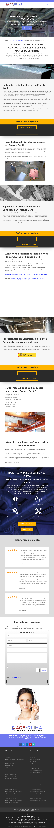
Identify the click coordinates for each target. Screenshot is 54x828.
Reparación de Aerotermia (35, 784)
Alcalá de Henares (23, 278)
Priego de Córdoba (9, 274)
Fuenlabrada (30, 278)
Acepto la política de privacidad (15, 667)
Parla (15, 279)
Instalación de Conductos (11, 798)
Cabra (21, 274)
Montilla (44, 273)
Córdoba (31, 273)
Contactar (27, 28)
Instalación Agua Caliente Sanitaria (14, 791)
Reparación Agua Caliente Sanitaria (37, 791)
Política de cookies (10, 763)
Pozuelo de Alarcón (27, 279)
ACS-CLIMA (12, 40)
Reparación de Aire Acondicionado (37, 787)
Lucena (34, 273)
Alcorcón (39, 278)
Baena (25, 274)
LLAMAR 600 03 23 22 (27, 127)
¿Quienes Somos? (10, 752)
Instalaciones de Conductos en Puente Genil (27, 17)
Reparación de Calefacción (35, 789)
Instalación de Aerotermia (12, 784)
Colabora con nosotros (11, 767)
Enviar (44, 670)
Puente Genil (39, 273)
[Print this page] (33, 745)
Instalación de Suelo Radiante (12, 793)
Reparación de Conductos (35, 798)
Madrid (12, 278)
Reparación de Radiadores (35, 796)
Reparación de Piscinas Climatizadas (38, 800)
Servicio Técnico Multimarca (36, 772)
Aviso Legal (8, 755)
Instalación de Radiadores (12, 796)
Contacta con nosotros (27, 132)
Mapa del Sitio (9, 765)
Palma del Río (17, 274)
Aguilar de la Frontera (42, 274)
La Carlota (34, 274)
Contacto (8, 757)
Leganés (35, 278)
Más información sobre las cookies (26, 810)
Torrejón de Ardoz (9, 279)
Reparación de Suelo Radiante (36, 793)
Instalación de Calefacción (12, 789)
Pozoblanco (29, 274)
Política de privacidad (25, 809)
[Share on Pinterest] (30, 745)
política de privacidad (16, 677)
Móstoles (16, 278)
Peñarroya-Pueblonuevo (10, 276)
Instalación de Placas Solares (12, 802)
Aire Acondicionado (19, 40)
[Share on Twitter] (23, 745)
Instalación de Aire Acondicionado (13, 787)
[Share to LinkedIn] (27, 745)
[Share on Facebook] (20, 745)
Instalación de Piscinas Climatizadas (14, 800)
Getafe (43, 278)
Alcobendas (19, 279)
